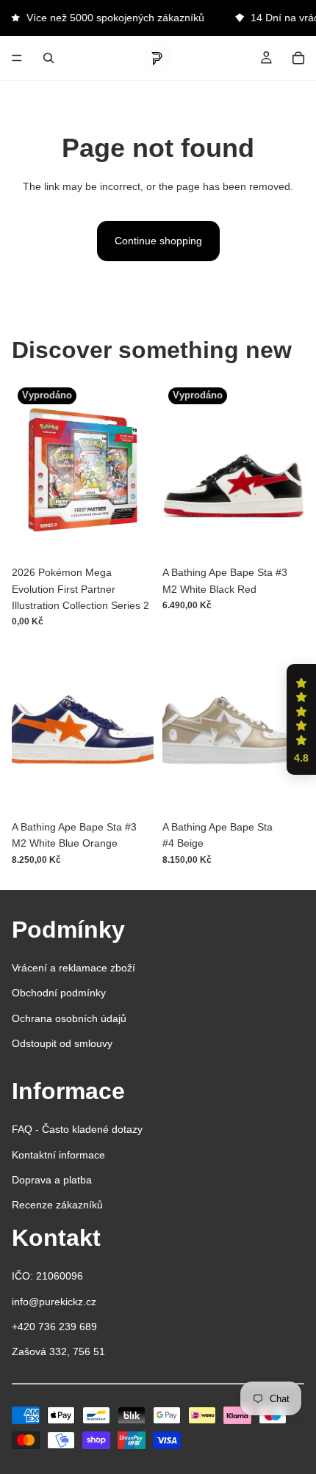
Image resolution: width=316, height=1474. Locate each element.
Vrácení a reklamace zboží (73, 968)
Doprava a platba (52, 1180)
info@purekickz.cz (54, 1301)
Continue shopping (158, 241)
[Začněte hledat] (48, 58)
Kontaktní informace (58, 1155)
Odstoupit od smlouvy (62, 1043)
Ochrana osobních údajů (69, 1018)
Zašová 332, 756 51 (58, 1351)
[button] (301, 720)
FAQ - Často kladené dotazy (77, 1129)
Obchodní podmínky (59, 993)
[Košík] (298, 58)
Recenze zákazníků (57, 1205)
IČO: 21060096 (47, 1276)
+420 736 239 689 (54, 1326)
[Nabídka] (17, 58)
